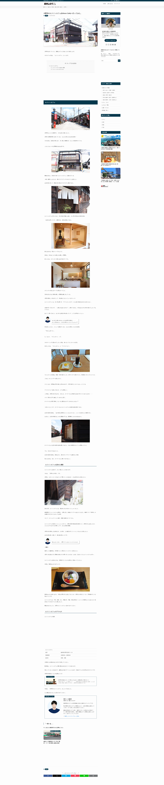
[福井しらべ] (50, 3)
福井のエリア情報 (105, 87)
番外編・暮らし (105, 110)
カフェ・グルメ (105, 102)
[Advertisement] (71, 86)
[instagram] (114, 0)
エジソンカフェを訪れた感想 (59, 67)
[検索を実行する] (119, 60)
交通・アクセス (105, 107)
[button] (48, 776)
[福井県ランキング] (104, 186)
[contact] (118, 0)
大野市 (46, 15)
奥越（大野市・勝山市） (107, 95)
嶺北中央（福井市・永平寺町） (109, 92)
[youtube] (116, 0)
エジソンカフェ (54, 65)
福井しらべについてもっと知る (72, 716)
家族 (103, 124)
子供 (103, 127)
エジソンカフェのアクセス (58, 69)
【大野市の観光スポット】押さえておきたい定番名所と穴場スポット (73, 680)
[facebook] (111, 0)
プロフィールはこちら (111, 40)
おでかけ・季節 (105, 105)
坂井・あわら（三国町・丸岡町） (109, 90)
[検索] (119, 0)
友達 (103, 122)
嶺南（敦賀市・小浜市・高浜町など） (110, 99)
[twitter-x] (113, 0)
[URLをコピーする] (93, 776)
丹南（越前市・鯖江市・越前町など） (110, 97)
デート (103, 119)
